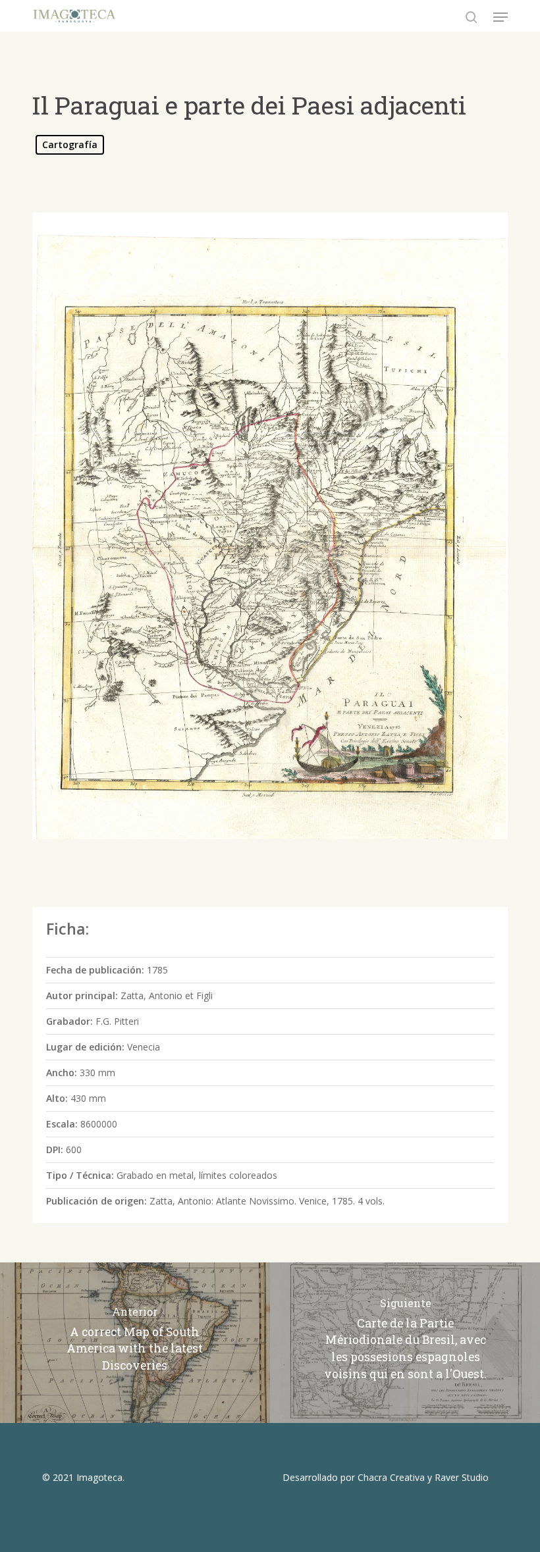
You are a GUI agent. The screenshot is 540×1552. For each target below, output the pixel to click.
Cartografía (69, 144)
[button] (500, 17)
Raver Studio (462, 1477)
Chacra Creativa (391, 1477)
